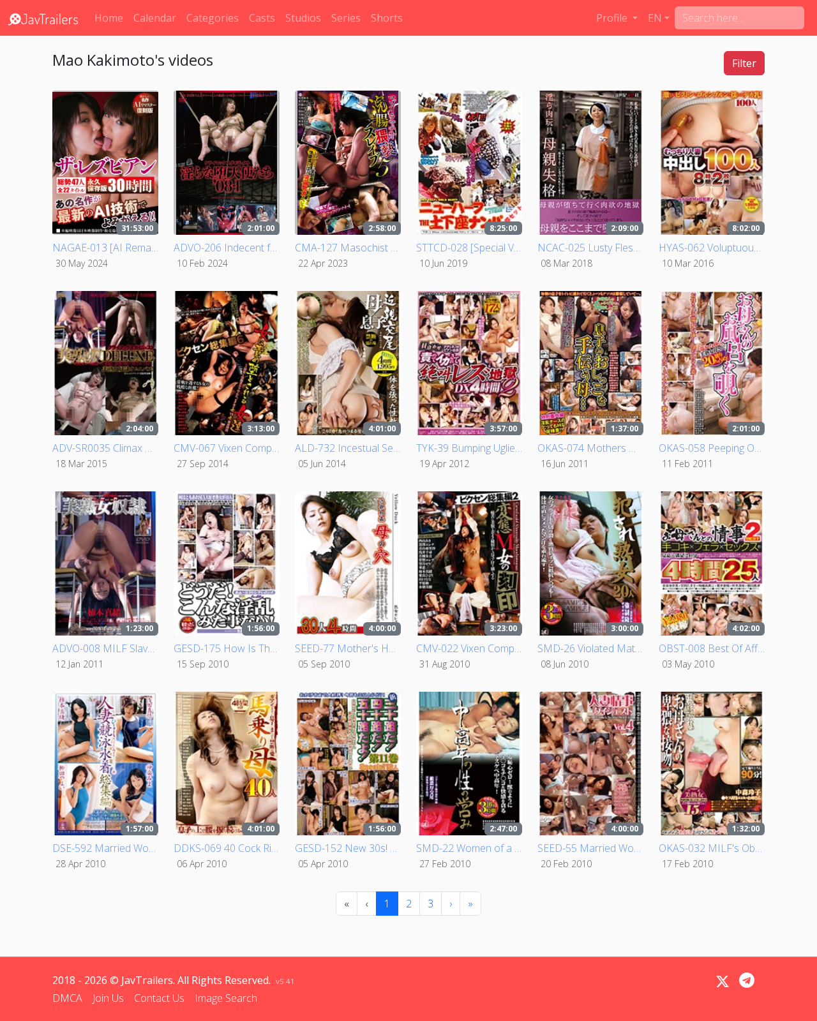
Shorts (387, 18)
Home (108, 18)
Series (346, 18)
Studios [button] (303, 18)
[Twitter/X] (722, 981)
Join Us (108, 998)
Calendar (154, 18)
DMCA (67, 998)
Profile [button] (613, 18)
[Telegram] (746, 980)
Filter (744, 63)
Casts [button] (262, 18)
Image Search (226, 998)
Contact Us (159, 998)
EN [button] (655, 18)
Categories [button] (212, 18)
